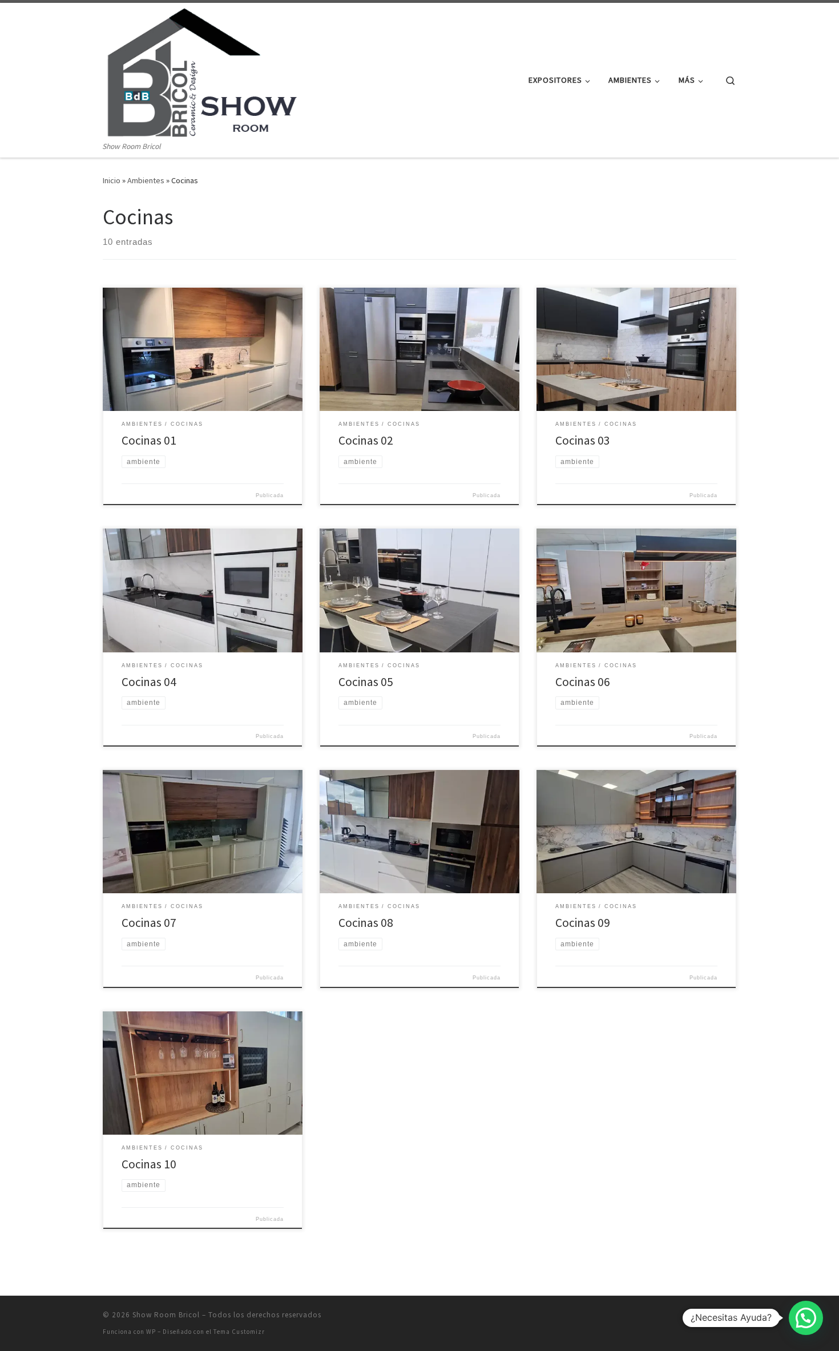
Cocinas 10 (149, 1164)
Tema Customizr (239, 1332)
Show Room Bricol (166, 1315)
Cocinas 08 (365, 922)
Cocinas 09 (582, 922)
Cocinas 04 (149, 681)
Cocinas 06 (582, 681)
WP (151, 1332)
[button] (806, 1318)
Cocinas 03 (582, 440)
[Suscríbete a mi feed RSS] (732, 1318)
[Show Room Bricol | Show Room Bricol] (201, 71)
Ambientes (145, 180)
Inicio (111, 180)
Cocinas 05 (365, 681)
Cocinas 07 (149, 922)
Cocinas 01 (149, 440)
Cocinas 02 (365, 440)
